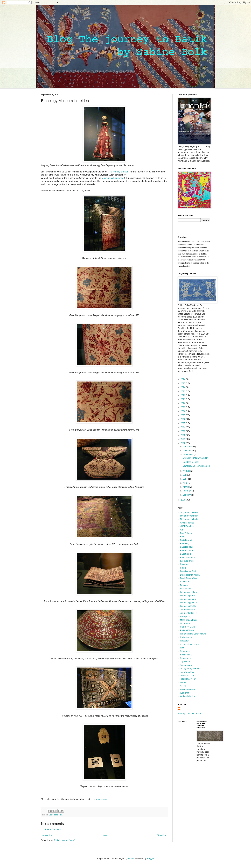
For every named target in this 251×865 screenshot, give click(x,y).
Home (105, 835)
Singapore (185, 651)
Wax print (184, 693)
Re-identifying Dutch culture (193, 634)
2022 (183, 395)
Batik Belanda (186, 540)
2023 (183, 391)
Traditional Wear (188, 679)
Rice (182, 648)
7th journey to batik (189, 519)
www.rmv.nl (101, 799)
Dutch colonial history (190, 575)
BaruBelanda (186, 533)
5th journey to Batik (189, 512)
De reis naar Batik (188, 571)
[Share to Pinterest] (62, 811)
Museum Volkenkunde (112, 178)
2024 (183, 387)
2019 (183, 407)
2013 (183, 431)
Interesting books (188, 595)
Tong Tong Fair (187, 672)
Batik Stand (185, 554)
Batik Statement (187, 557)
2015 (183, 423)
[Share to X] (56, 811)
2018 (183, 411)
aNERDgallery (187, 526)
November (188, 450)
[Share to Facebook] (59, 811)
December (188, 446)
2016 (183, 419)
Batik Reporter (186, 550)
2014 (183, 427)
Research (184, 641)
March (186, 487)
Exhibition (184, 582)
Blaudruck (185, 564)
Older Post (161, 835)
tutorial (183, 682)
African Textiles (187, 523)
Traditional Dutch (188, 675)
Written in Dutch (187, 696)
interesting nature (188, 599)
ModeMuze (185, 623)
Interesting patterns (189, 602)
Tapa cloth (58, 815)
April (185, 483)
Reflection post (187, 637)
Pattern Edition (187, 630)
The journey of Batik (118, 171)
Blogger (150, 858)
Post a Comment (53, 829)
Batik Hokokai (186, 547)
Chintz (183, 568)
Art (181, 530)
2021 (183, 399)
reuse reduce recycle (190, 644)
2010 (183, 443)
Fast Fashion (186, 589)
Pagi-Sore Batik (187, 627)
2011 (183, 439)
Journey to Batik (187, 609)
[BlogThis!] (52, 811)
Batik (51, 815)
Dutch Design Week (189, 578)
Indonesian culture (188, 592)
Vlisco (183, 686)
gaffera (131, 858)
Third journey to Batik (190, 668)
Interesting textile (188, 606)
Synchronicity (186, 658)
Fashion (184, 585)
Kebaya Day (186, 616)
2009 (183, 500)
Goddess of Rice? (191, 462)
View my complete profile (189, 713)
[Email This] (49, 811)
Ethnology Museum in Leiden (196, 466)
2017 (183, 415)
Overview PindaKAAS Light (195, 458)
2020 (183, 403)
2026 (183, 379)
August (186, 471)
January (187, 495)
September (188, 454)
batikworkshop (187, 561)
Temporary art (186, 665)
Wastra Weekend (188, 689)
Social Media (186, 655)
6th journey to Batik (189, 516)
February (187, 491)
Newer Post (47, 835)
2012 (183, 435)
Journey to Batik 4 (188, 613)
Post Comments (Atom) (64, 840)
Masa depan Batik (188, 620)
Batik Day (184, 543)
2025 (183, 383)
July (185, 475)
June (185, 479)
